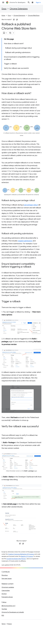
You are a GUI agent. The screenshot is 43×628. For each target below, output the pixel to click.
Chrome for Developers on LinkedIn (13, 612)
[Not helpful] (16, 19)
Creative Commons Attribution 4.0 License (21, 554)
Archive (4, 594)
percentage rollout (31, 205)
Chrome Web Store (33, 15)
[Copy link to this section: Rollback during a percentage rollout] (37, 200)
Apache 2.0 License (27, 556)
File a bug (5, 575)
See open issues (7, 578)
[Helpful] (13, 19)
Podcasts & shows (7, 597)
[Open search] (29, 2)
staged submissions (25, 241)
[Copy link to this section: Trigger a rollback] (22, 301)
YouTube (4, 609)
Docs (4, 8)
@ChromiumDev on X (8, 606)
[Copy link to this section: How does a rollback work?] (33, 93)
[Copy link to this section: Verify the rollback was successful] (4, 429)
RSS (3, 615)
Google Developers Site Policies (16, 559)
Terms (3, 624)
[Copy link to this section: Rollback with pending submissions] (35, 233)
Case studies (6, 590)
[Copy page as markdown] (10, 33)
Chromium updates (8, 587)
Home (3, 15)
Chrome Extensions (19, 8)
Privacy (9, 624)
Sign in (38, 2)
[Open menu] (3, 2)
